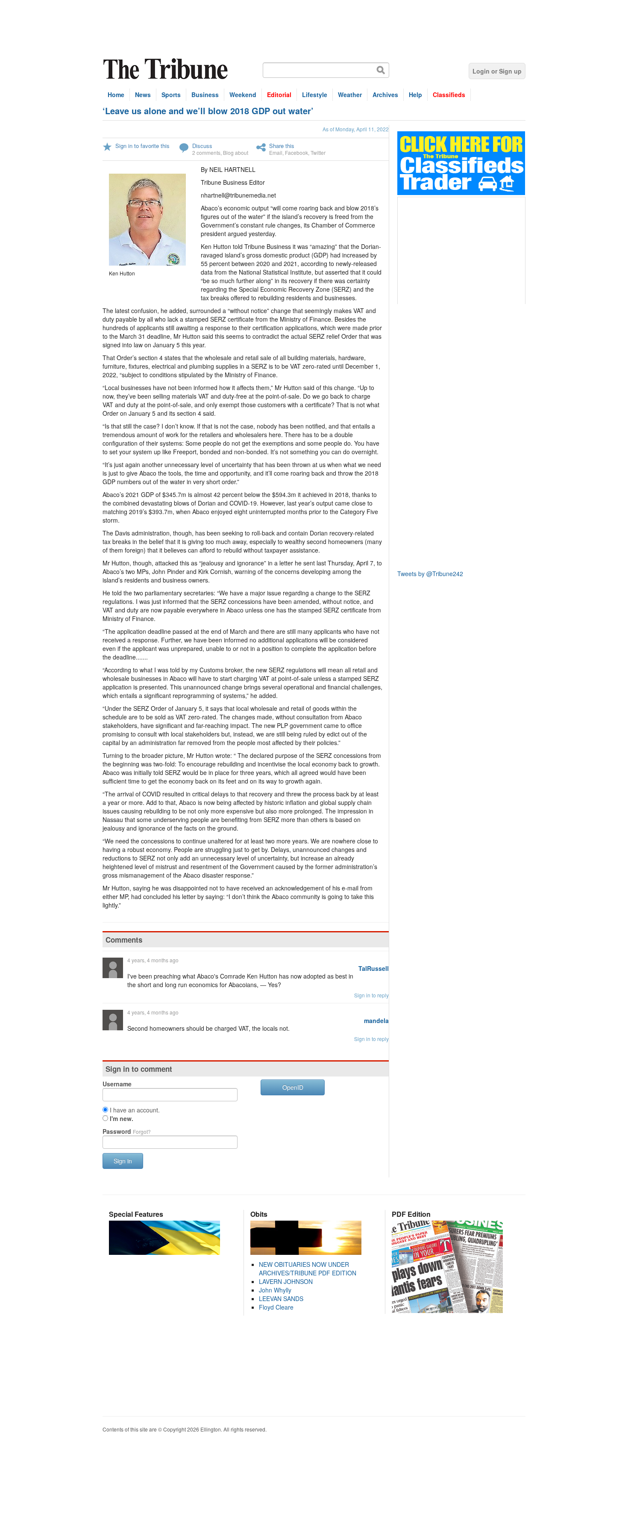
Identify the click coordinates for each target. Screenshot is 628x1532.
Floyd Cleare (276, 1307)
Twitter (318, 152)
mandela (376, 1020)
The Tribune (167, 69)
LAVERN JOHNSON (286, 1281)
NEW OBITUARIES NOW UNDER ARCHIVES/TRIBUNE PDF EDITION (307, 1268)
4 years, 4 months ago (153, 960)
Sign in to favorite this (142, 146)
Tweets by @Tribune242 (430, 573)
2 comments (206, 152)
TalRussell (373, 968)
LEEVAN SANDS (281, 1298)
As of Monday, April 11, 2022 (356, 129)
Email (275, 152)
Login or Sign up (497, 71)
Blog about (235, 152)
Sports (171, 94)
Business (205, 94)
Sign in (123, 1160)
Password (127, 1131)
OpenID (292, 1087)
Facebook (296, 152)
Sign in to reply (371, 995)
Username (117, 1083)
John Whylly (275, 1290)
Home (116, 94)
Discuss (202, 146)
